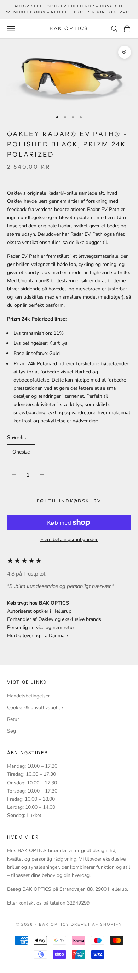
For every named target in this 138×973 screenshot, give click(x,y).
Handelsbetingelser (28, 696)
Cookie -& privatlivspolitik (35, 707)
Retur (13, 719)
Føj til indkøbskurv (69, 501)
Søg (11, 731)
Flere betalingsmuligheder (69, 539)
